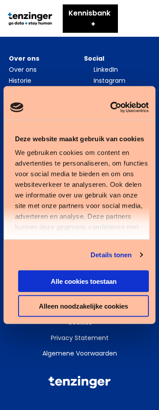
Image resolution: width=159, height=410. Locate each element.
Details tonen (111, 255)
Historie (20, 80)
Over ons (23, 69)
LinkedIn (106, 69)
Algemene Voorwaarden (79, 353)
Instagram (109, 80)
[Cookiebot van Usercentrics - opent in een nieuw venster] (112, 107)
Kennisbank (89, 13)
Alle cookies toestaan (84, 281)
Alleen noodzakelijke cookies (83, 306)
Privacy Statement (80, 337)
